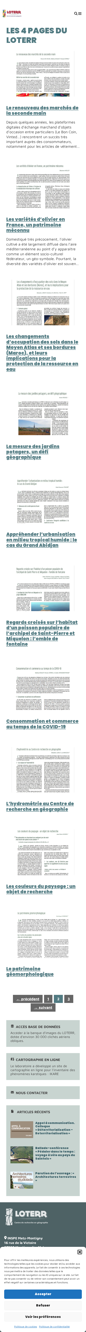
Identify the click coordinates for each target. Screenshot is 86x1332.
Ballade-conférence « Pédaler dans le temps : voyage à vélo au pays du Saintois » (55, 1153)
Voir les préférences (43, 1317)
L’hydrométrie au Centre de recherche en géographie (40, 806)
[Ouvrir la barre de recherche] (76, 13)
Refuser (43, 1305)
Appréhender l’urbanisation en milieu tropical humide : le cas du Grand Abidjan (41, 540)
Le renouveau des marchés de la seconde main (42, 110)
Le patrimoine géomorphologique (30, 971)
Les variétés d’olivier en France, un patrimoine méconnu (35, 225)
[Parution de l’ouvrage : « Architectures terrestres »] (21, 1186)
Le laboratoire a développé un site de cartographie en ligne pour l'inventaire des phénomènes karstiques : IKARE (42, 1067)
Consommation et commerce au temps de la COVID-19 (42, 724)
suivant (43, 1007)
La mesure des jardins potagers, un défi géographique (32, 452)
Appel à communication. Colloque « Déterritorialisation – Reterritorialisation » (55, 1128)
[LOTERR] (12, 13)
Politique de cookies (25, 1326)
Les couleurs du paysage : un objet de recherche (41, 889)
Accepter (43, 1294)
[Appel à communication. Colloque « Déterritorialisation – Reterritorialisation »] (21, 1136)
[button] (80, 1252)
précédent (27, 999)
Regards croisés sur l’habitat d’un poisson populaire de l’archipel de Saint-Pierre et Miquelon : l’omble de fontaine (42, 633)
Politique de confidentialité (54, 1326)
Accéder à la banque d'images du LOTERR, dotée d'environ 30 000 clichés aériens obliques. (42, 1034)
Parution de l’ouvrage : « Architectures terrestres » (55, 1176)
